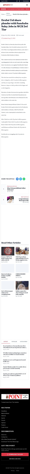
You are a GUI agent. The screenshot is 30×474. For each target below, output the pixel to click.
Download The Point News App (10, 441)
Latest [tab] (6, 341)
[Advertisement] (15, 157)
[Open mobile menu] (27, 5)
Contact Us (4, 437)
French (3, 420)
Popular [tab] (14, 341)
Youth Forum (4, 427)
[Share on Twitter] (20, 179)
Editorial (3, 415)
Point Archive (26, 1)
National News (5, 413)
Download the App (16, 454)
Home (3, 14)
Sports (3, 418)
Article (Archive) (8, 14)
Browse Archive (15, 459)
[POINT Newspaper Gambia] (17, 1)
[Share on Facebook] (17, 179)
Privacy (13, 470)
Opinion (3, 422)
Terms (17, 470)
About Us (3, 434)
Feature (3, 425)
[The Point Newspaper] (19, 1)
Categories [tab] (23, 341)
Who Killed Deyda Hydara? (8, 439)
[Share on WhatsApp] (24, 179)
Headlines (4, 411)
